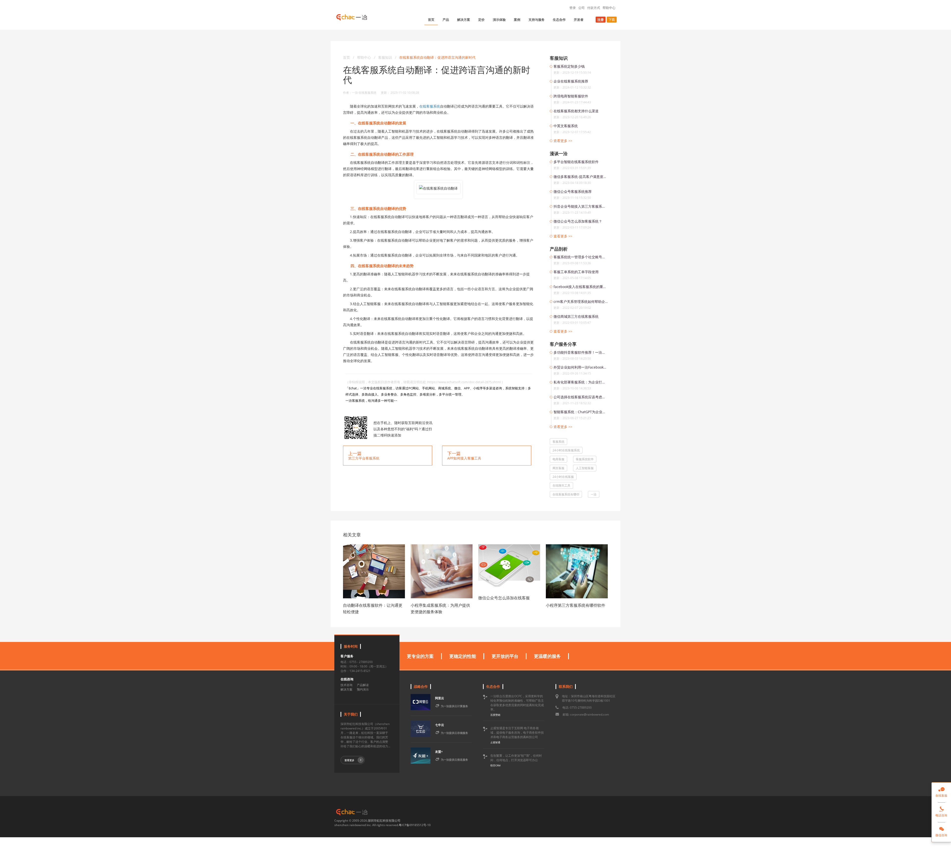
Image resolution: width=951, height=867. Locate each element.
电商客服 (558, 459)
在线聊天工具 (561, 485)
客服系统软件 (585, 459)
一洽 (594, 494)
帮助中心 (609, 7)
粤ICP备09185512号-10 (415, 825)
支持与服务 (536, 19)
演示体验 (499, 19)
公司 (581, 7)
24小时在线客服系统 (566, 450)
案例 (517, 19)
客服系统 (558, 441)
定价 (481, 19)
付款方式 (593, 7)
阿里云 (439, 698)
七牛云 (439, 725)
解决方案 (463, 19)
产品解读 (363, 685)
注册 (600, 19)
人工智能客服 (585, 468)
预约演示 (363, 689)
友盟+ (439, 752)
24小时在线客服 (563, 477)
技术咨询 (346, 685)
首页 (431, 19)
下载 (611, 19)
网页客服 (558, 468)
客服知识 (385, 57)
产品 (446, 19)
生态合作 (559, 19)
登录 (572, 7)
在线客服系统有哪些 (566, 494)
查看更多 (349, 760)
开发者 (578, 19)
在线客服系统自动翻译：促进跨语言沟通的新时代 (437, 57)
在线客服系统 (429, 106)
